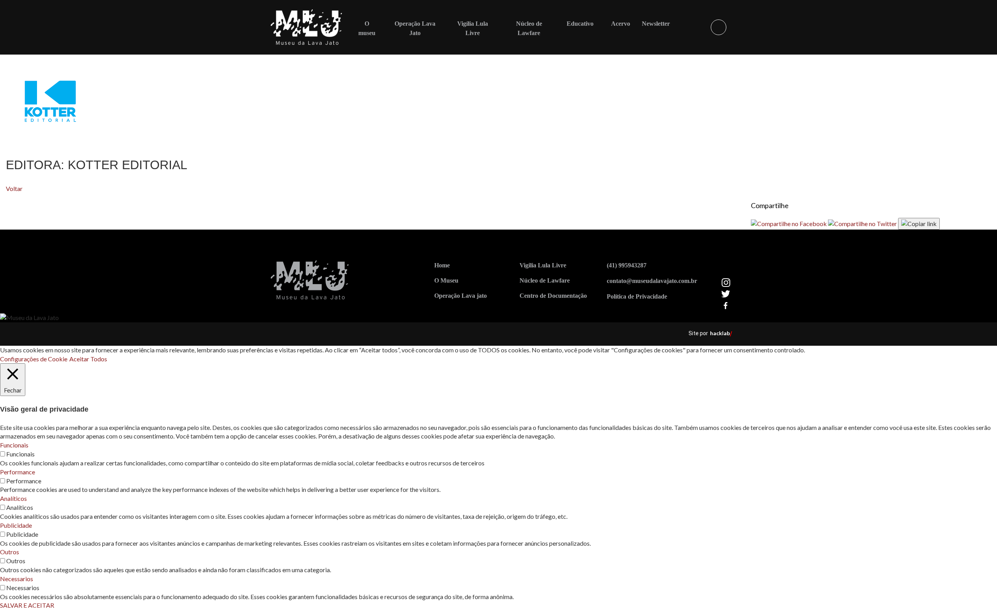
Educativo (580, 23)
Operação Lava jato (460, 295)
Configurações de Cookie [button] (33, 358)
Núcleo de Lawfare (545, 280)
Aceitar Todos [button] (88, 358)
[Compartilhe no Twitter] (863, 223)
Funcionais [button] (14, 445)
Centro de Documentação (553, 295)
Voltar (14, 188)
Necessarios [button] (16, 578)
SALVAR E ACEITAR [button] (27, 605)
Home (442, 265)
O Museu (446, 280)
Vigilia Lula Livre (543, 265)
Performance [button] (17, 472)
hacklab (720, 333)
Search (718, 27)
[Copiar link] (919, 224)
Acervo (620, 23)
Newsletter (656, 23)
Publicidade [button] (16, 525)
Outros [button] (9, 551)
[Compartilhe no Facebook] (789, 223)
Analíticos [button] (13, 498)
